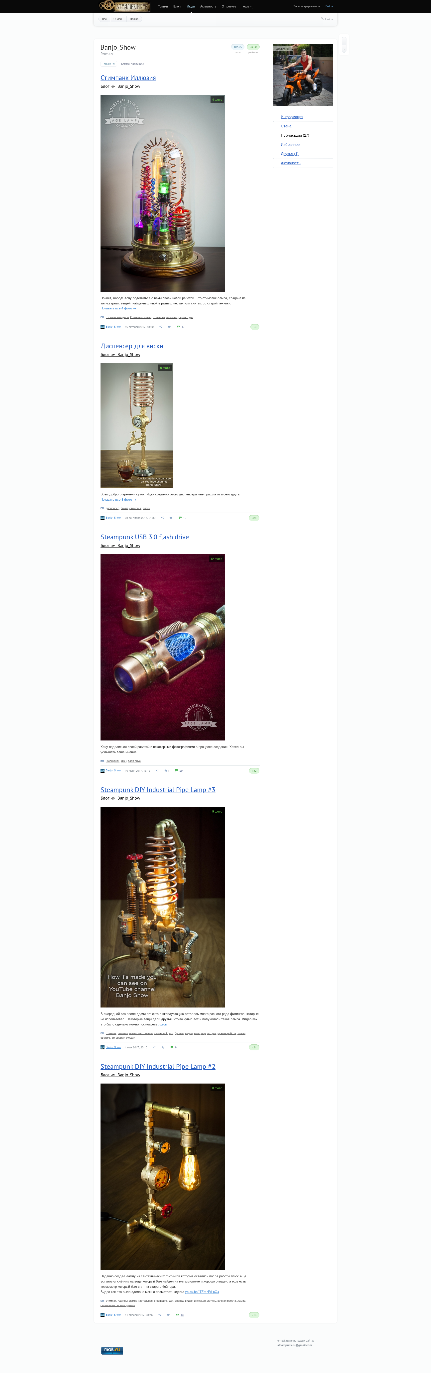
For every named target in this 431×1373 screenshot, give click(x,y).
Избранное (290, 144)
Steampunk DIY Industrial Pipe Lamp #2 (158, 1066)
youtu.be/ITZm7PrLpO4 (202, 1291)
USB (123, 761)
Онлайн (118, 19)
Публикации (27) (295, 135)
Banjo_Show (113, 326)
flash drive (134, 761)
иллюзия (171, 317)
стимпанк (159, 317)
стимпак (111, 1033)
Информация (292, 116)
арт (171, 1033)
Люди (191, 6)
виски (146, 508)
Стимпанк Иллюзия (128, 77)
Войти (329, 6)
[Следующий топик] (344, 49)
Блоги (177, 6)
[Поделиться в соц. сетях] (161, 327)
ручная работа (226, 1033)
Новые (134, 19)
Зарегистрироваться (307, 6)
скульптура (186, 317)
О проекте (229, 6)
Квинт (124, 508)
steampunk (161, 1033)
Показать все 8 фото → (118, 499)
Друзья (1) (290, 153)
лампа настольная (141, 1033)
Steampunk (112, 761)
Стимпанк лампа (140, 317)
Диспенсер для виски (132, 346)
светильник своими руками (118, 1037)
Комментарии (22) (132, 63)
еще (246, 6)
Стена (286, 125)
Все (104, 19)
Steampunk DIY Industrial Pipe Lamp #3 (158, 789)
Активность (208, 6)
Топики (163, 6)
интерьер (200, 1033)
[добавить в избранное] (169, 327)
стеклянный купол (117, 317)
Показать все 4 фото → (118, 308)
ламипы (123, 1033)
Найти (329, 19)
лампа (241, 1033)
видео (189, 1033)
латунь (211, 1033)
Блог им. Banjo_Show (120, 86)
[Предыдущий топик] (344, 41)
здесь (162, 1024)
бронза (179, 1033)
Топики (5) (108, 63)
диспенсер (112, 508)
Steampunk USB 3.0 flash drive (145, 537)
